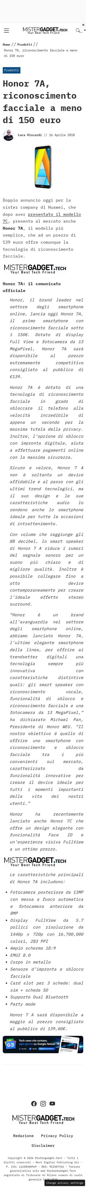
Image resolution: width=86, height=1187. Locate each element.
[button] (81, 30)
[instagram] (43, 1103)
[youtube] (52, 1103)
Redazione (23, 1135)
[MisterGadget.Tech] (45, 30)
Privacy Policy (57, 1135)
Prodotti (11, 70)
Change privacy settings (64, 1182)
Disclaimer (43, 1145)
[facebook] (34, 1103)
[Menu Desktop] (6, 30)
